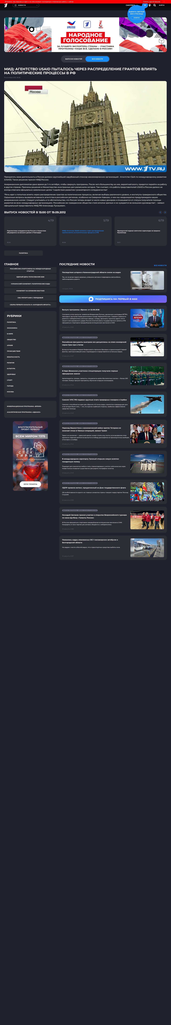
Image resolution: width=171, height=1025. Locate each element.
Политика (23, 253)
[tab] (74, 59)
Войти (161, 5)
